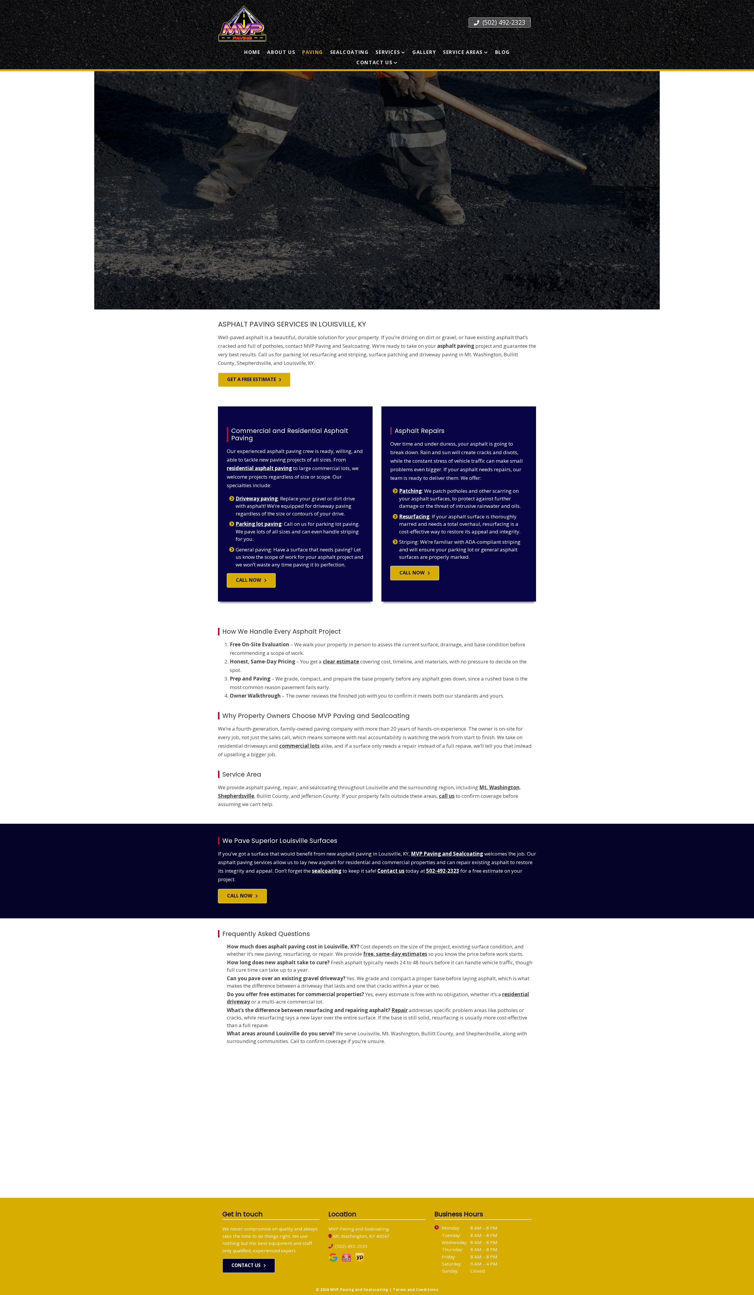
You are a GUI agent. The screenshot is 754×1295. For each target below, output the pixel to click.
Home (252, 52)
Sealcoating (349, 52)
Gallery (424, 52)
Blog (502, 52)
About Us (281, 52)
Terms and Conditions (415, 1289)
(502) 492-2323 (503, 22)
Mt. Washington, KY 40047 (361, 1236)
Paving (312, 52)
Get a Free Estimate (251, 379)
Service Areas (463, 52)
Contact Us (374, 62)
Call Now (248, 580)
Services (388, 52)
